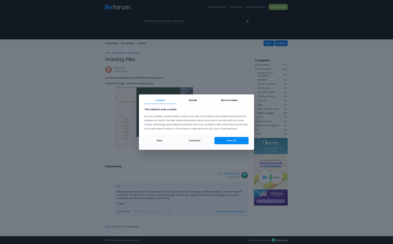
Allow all (231, 140)
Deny (159, 140)
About (229, 100)
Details (193, 100)
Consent (160, 100)
